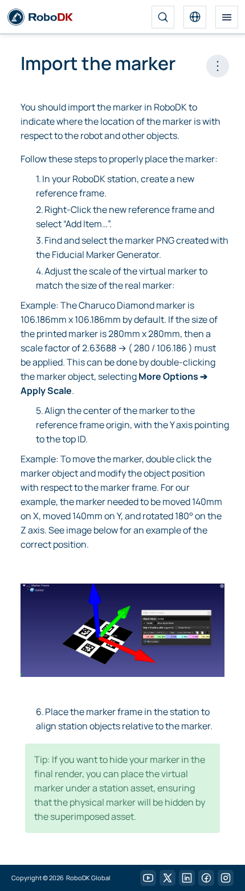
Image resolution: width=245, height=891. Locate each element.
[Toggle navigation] (226, 17)
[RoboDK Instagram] (225, 878)
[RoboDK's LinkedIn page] (187, 878)
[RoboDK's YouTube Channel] (148, 878)
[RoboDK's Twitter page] (167, 878)
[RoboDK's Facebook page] (206, 878)
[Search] (163, 17)
